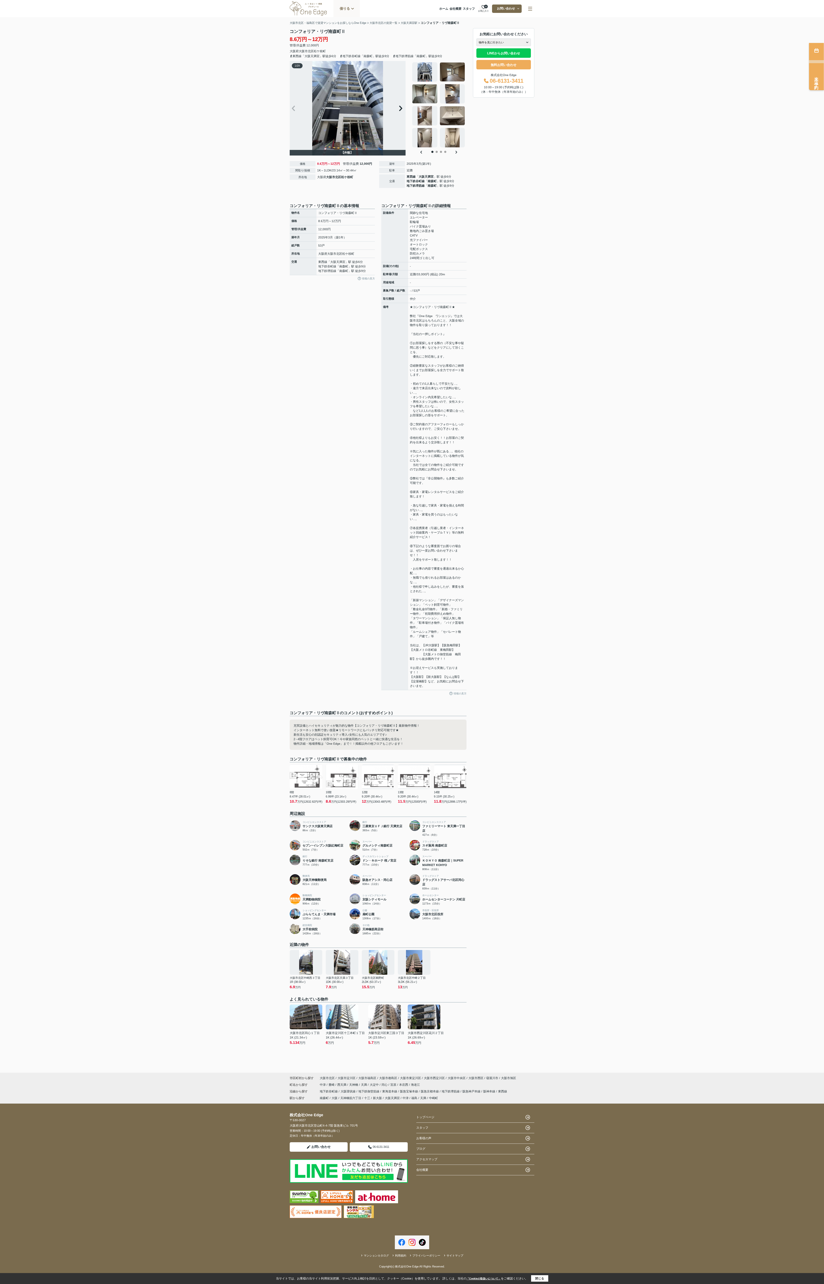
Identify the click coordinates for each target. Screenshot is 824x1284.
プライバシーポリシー (426, 1255)
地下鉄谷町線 (416, 181)
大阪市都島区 (388, 1078)
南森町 (432, 181)
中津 (323, 1084)
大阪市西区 (475, 1078)
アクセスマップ (426, 1159)
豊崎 (332, 1084)
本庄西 (404, 1084)
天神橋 (354, 1084)
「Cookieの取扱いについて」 (484, 1278)
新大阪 (377, 1098)
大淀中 (375, 1084)
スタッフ (469, 8)
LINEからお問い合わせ (503, 53)
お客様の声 (423, 1138)
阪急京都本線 (430, 1091)
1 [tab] (432, 152)
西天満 (342, 1084)
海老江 (415, 1084)
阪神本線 (489, 1091)
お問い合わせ (506, 8)
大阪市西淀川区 (434, 1078)
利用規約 (400, 1255)
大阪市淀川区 (347, 1078)
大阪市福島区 (367, 1078)
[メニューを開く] (530, 9)
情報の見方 (368, 278)
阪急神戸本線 (471, 1091)
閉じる (539, 1278)
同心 (385, 1084)
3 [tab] (441, 152)
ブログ (420, 1148)
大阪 (335, 1098)
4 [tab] (445, 152)
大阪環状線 (348, 1091)
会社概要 (456, 8)
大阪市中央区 (457, 1078)
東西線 (411, 176)
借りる (345, 8)
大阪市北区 (306, 51)
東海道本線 (390, 1091)
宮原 (393, 1084)
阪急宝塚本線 (409, 1091)
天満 (364, 1084)
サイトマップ (455, 1255)
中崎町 (433, 1098)
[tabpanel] (439, 105)
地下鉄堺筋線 (416, 185)
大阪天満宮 (426, 176)
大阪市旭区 (508, 1078)
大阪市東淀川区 (410, 1078)
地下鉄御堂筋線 (369, 1091)
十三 (367, 1098)
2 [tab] (437, 152)
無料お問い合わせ (504, 65)
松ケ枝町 (320, 51)
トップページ (425, 1117)
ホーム (443, 8)
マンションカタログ (376, 1255)
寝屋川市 (492, 1078)
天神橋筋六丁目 (350, 1098)
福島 (414, 1098)
